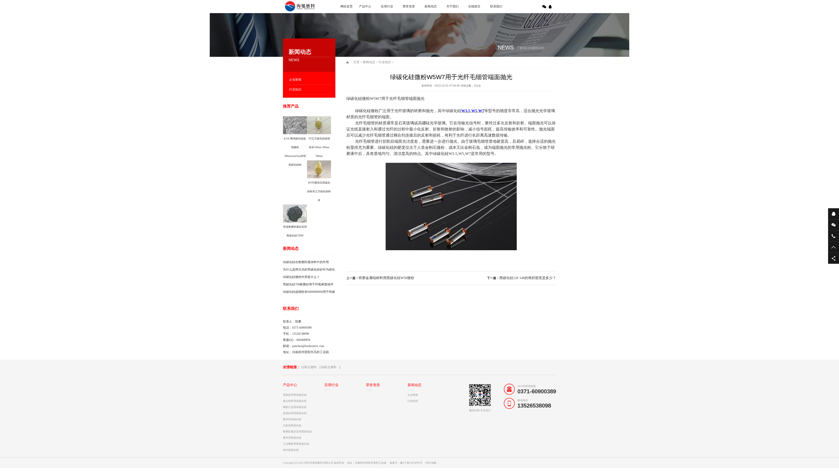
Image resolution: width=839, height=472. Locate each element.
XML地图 (430, 462)
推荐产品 (291, 106)
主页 (356, 62)
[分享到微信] (544, 7)
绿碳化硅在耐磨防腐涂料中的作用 (306, 262)
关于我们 (452, 6)
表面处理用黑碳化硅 (295, 413)
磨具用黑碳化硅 (292, 437)
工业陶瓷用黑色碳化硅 (296, 443)
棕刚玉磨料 (328, 367)
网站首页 (346, 6)
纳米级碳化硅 (291, 449)
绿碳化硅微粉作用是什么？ (301, 277)
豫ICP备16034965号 (411, 462)
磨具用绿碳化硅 (292, 419)
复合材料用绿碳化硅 (295, 401)
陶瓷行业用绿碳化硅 (295, 407)
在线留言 (474, 6)
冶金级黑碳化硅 (292, 425)
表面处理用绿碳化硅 (295, 394)
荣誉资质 (409, 6)
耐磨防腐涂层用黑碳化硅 (297, 431)
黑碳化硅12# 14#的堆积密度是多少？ (527, 278)
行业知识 (295, 89)
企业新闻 (295, 79)
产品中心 (365, 6)
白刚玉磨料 (309, 367)
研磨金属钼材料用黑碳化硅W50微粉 (386, 278)
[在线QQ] (551, 7)
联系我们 (496, 6)
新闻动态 (431, 6)
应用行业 (387, 6)
